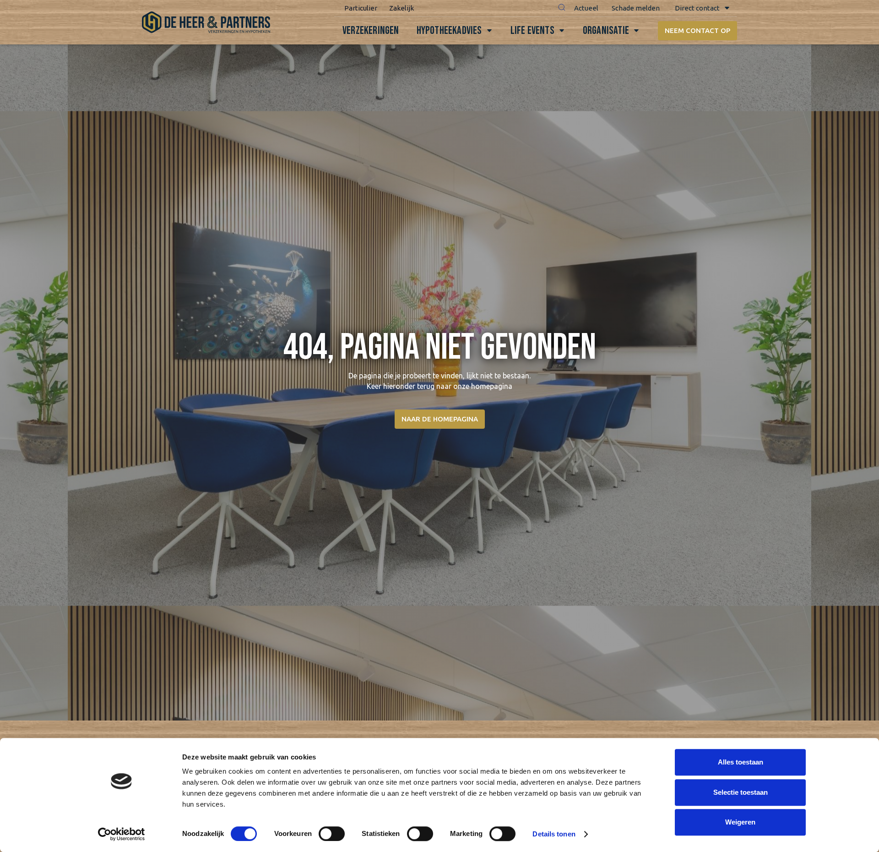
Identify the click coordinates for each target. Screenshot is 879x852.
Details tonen (553, 834)
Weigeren (740, 822)
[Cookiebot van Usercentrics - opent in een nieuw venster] (121, 834)
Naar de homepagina (440, 419)
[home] (206, 22)
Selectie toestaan (740, 792)
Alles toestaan (740, 762)
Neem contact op (697, 30)
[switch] (332, 833)
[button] (561, 8)
